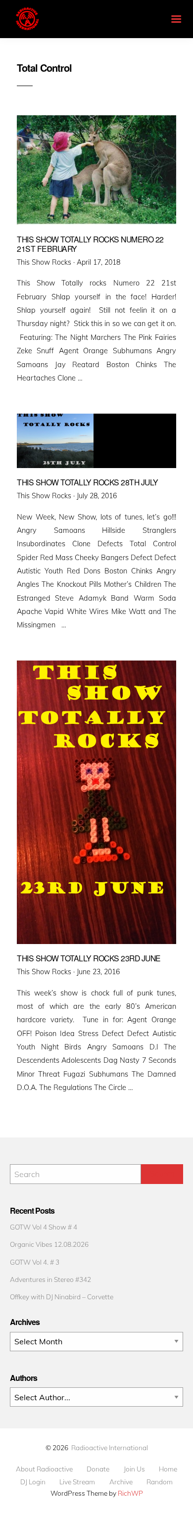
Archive (121, 1481)
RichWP (130, 1493)
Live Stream (77, 1481)
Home (168, 1469)
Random (159, 1481)
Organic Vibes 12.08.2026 (49, 1244)
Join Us (134, 1469)
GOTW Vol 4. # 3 (34, 1262)
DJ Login (33, 1481)
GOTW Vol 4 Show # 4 (43, 1227)
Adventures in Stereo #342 (50, 1279)
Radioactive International (109, 1447)
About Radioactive (44, 1469)
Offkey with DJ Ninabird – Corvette (61, 1296)
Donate (98, 1469)
